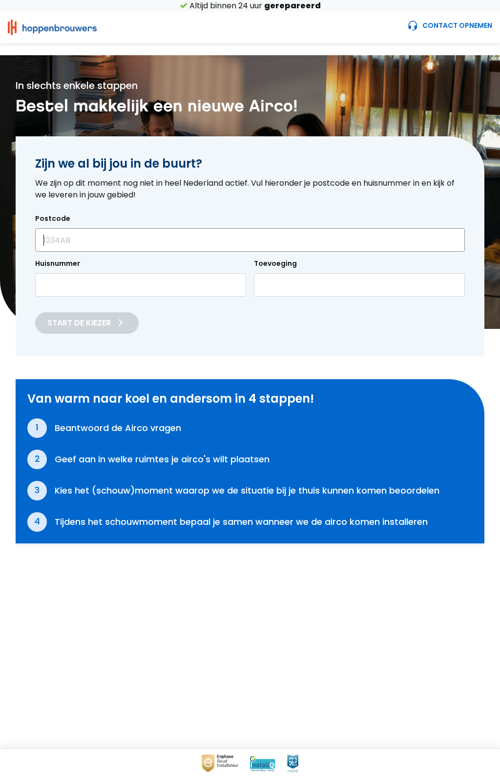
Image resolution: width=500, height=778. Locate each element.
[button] (52, 27)
